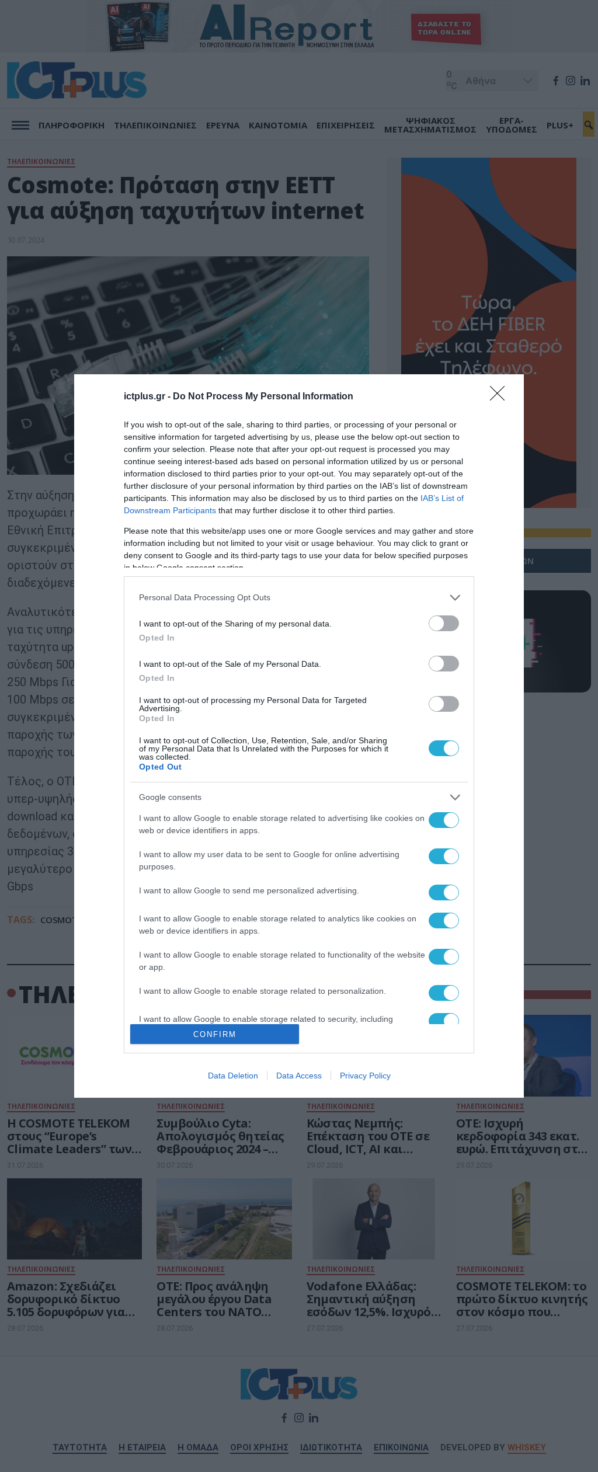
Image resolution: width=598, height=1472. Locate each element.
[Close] (501, 397)
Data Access (299, 1075)
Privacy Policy (365, 1075)
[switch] (444, 623)
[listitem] (299, 597)
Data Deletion (233, 1075)
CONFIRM (215, 1034)
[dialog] (299, 736)
